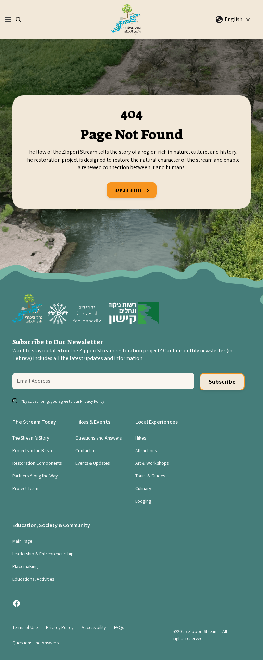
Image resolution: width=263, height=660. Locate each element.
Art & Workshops (152, 463)
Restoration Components (37, 463)
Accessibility (94, 627)
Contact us (85, 450)
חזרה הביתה (128, 189)
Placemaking (25, 566)
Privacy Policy (59, 627)
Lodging (143, 501)
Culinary (143, 488)
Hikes (140, 438)
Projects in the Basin (32, 450)
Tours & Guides (150, 476)
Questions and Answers (98, 438)
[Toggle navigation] (8, 19)
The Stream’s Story (30, 438)
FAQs (119, 627)
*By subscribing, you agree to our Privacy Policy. (63, 401)
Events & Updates (92, 463)
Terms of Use (25, 627)
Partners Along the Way (35, 476)
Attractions (146, 450)
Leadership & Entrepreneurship (43, 554)
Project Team (25, 488)
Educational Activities (33, 579)
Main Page (22, 541)
